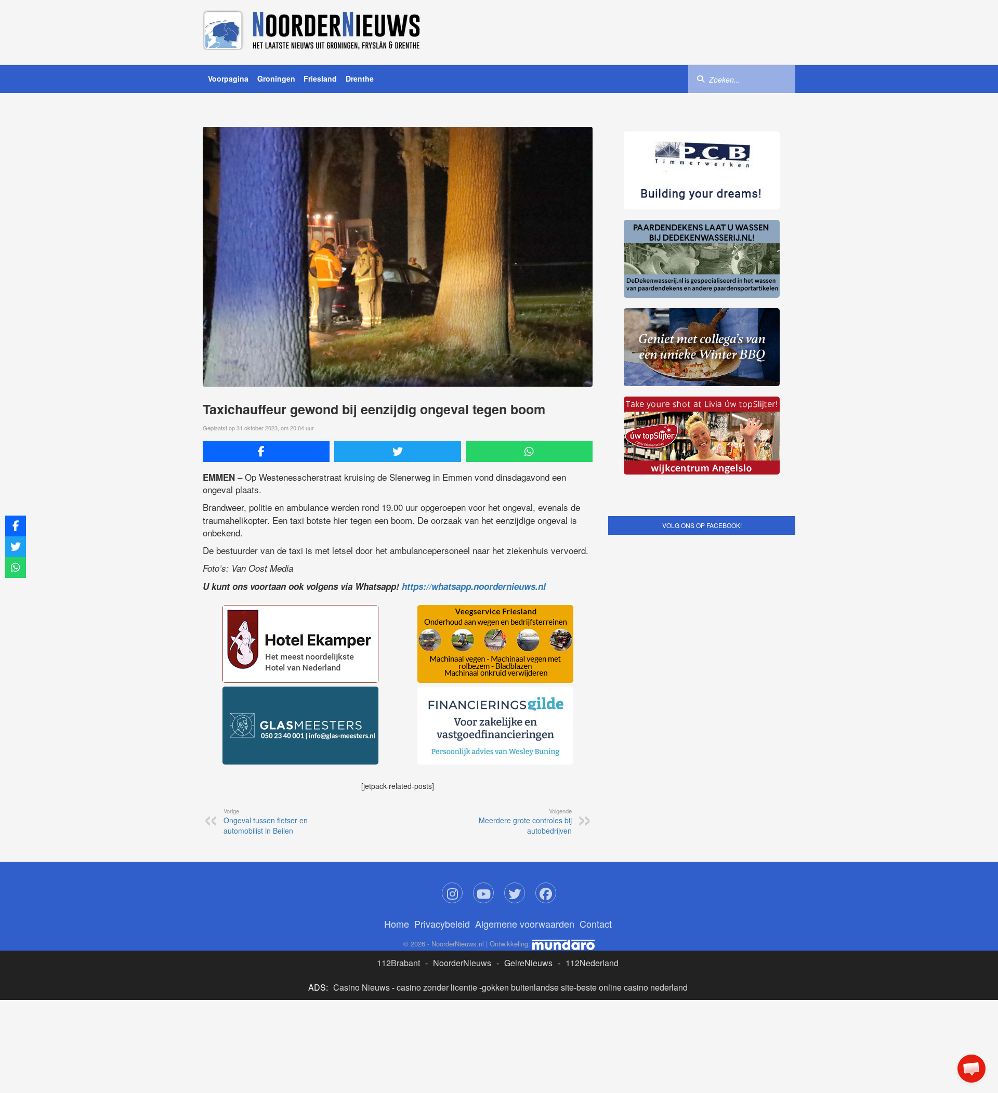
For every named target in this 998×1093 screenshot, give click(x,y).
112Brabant (398, 963)
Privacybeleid (442, 923)
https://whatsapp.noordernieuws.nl (474, 586)
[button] (971, 1069)
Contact (596, 923)
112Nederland (592, 963)
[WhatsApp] (529, 451)
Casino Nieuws (361, 987)
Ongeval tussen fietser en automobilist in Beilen (266, 821)
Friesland (320, 78)
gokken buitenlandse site (528, 987)
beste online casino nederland (632, 987)
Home (396, 923)
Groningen (276, 78)
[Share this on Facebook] (266, 451)
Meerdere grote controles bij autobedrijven (525, 821)
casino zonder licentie (437, 987)
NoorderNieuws (462, 963)
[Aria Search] (701, 78)
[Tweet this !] (397, 451)
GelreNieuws (528, 963)
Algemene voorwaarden (524, 923)
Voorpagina (228, 78)
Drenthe (360, 78)
